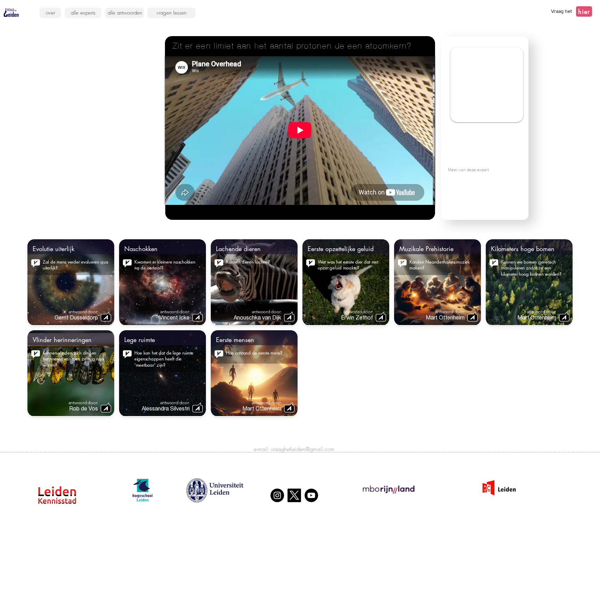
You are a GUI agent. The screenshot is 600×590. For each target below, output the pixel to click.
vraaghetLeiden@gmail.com (302, 449)
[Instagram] (277, 495)
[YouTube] (311, 495)
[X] (294, 495)
